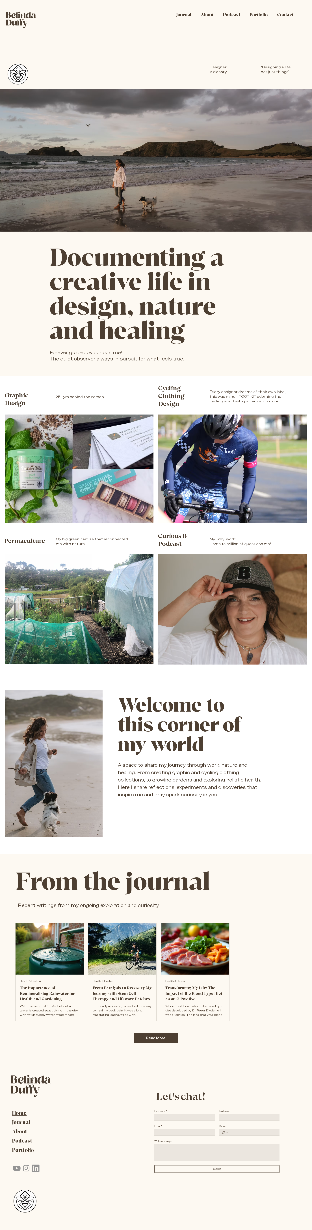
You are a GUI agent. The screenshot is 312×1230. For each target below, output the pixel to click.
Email (158, 1126)
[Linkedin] (36, 1168)
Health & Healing (30, 981)
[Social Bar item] (17, 1168)
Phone (222, 1126)
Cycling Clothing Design (171, 396)
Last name (224, 1111)
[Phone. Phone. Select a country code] (224, 1132)
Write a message (163, 1141)
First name (160, 1111)
